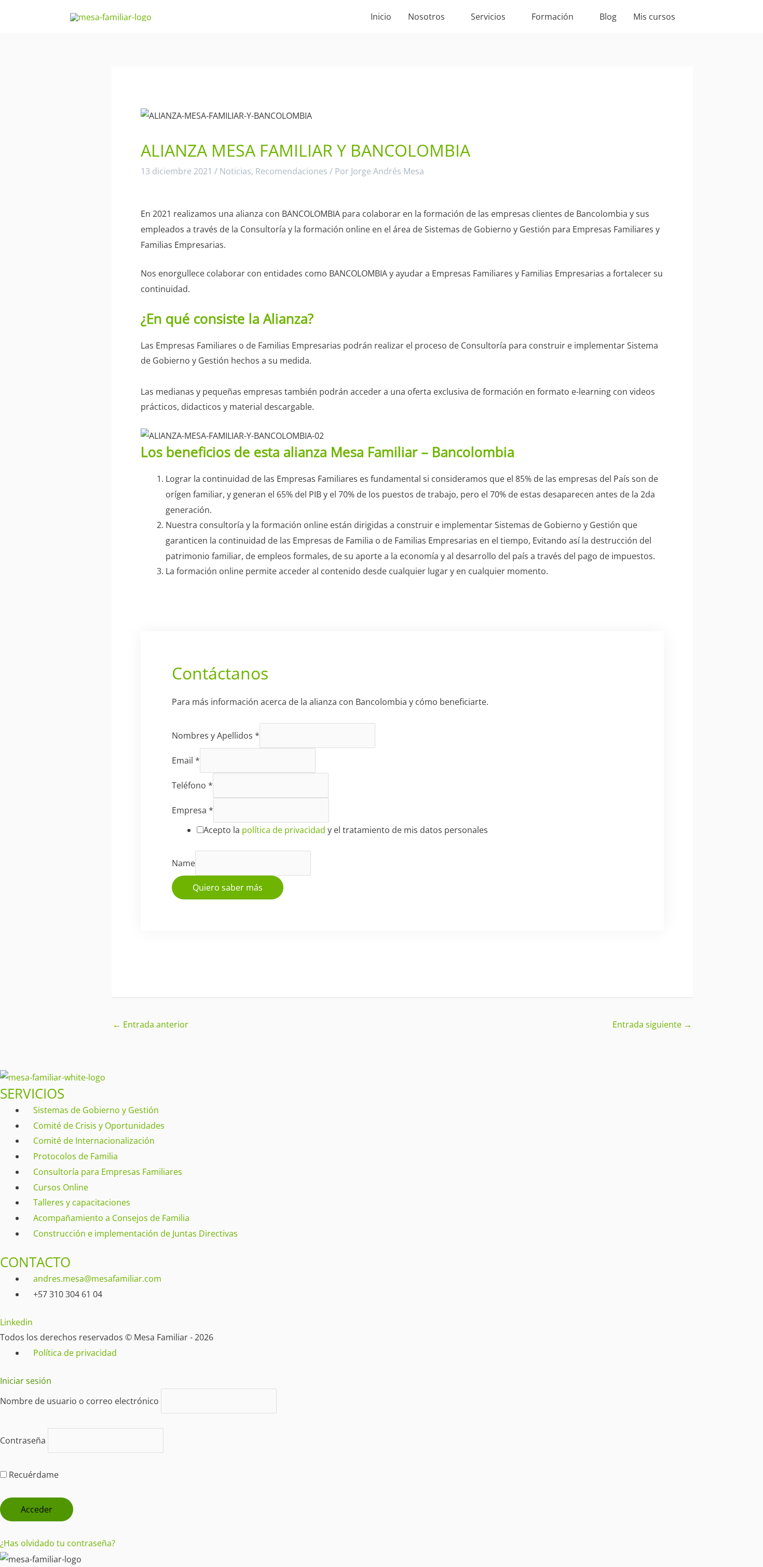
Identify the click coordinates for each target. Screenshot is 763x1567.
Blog (608, 16)
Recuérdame (33, 1474)
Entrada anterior (150, 1024)
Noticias (235, 171)
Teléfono (192, 785)
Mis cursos (654, 16)
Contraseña (23, 1440)
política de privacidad (283, 830)
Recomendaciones (291, 171)
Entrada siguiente (652, 1024)
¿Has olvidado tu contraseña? (57, 1543)
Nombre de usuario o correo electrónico (79, 1401)
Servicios (488, 16)
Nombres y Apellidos (216, 735)
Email (186, 760)
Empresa (192, 810)
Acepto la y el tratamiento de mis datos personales (345, 830)
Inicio (381, 16)
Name (183, 863)
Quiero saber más (228, 887)
